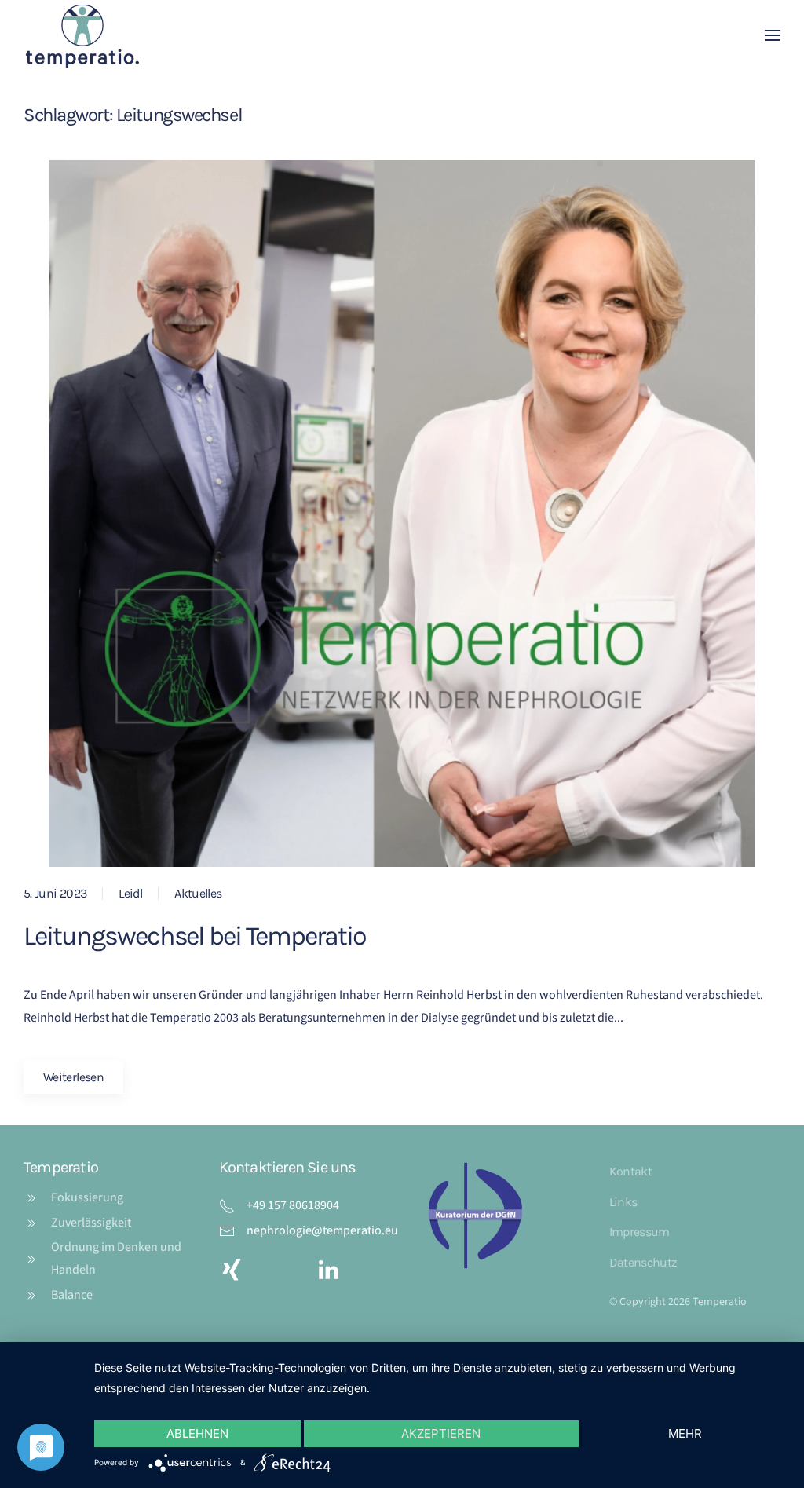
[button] (772, 35)
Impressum (639, 1231)
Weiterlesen (73, 1076)
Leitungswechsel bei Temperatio (195, 936)
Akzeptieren (441, 1433)
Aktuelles (197, 893)
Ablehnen (197, 1433)
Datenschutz (643, 1262)
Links (623, 1201)
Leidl (130, 893)
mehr (685, 1433)
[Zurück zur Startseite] (82, 35)
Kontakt (630, 1171)
